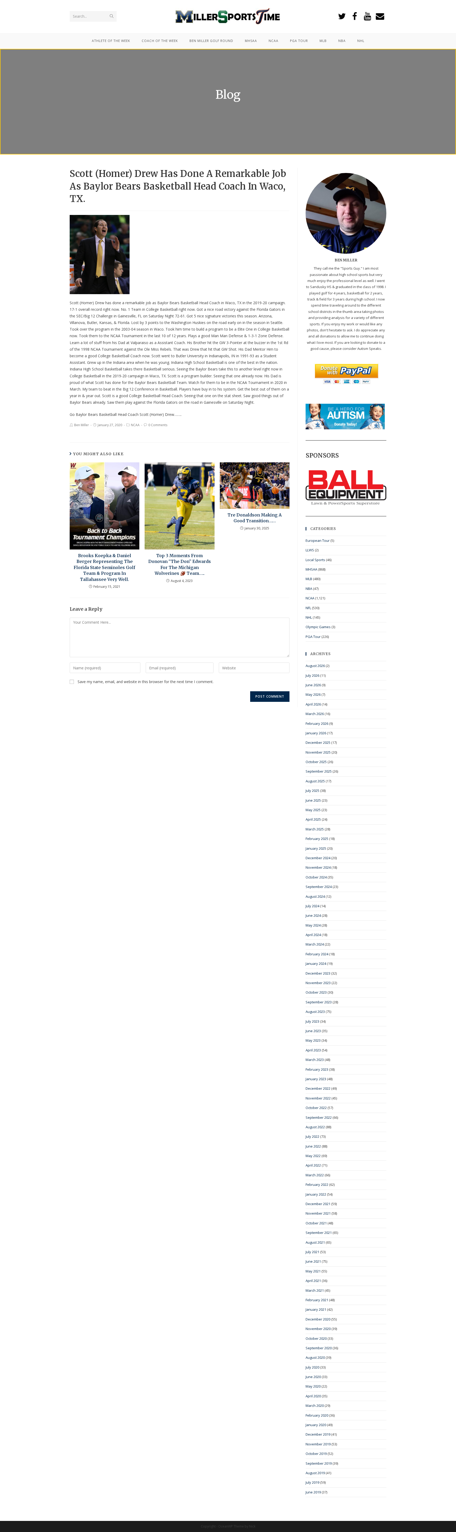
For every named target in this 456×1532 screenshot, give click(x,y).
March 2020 (315, 1405)
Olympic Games (318, 626)
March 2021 (315, 1290)
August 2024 (315, 896)
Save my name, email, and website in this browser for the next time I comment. (145, 681)
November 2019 (318, 1444)
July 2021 (312, 1251)
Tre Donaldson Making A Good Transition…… (254, 517)
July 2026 (312, 675)
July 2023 (312, 1021)
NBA (309, 588)
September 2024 (319, 886)
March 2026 (315, 713)
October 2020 (316, 1338)
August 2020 (315, 1357)
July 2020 (312, 1367)
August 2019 (315, 1472)
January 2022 (316, 1194)
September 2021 (319, 1232)
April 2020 (313, 1396)
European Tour (318, 540)
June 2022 (313, 1146)
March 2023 (315, 1059)
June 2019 (313, 1492)
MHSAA (311, 569)
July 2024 (312, 906)
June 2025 (313, 800)
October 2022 (316, 1107)
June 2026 (313, 685)
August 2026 (315, 665)
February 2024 (317, 954)
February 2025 (317, 838)
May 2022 (313, 1155)
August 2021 (315, 1242)
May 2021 (313, 1271)
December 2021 (318, 1203)
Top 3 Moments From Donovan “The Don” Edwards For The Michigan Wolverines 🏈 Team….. (179, 564)
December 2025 (318, 742)
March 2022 (315, 1175)
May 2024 (313, 925)
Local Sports (315, 559)
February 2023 (317, 1069)
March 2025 (315, 829)
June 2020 (313, 1376)
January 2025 (316, 848)
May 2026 (313, 694)
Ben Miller (81, 425)
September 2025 (319, 771)
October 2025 (316, 761)
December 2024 (318, 858)
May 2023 (313, 1040)
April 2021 (313, 1280)
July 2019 (312, 1482)
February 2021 (317, 1300)
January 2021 (316, 1309)
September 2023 (319, 1002)
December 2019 (318, 1434)
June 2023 (313, 1030)
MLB (309, 578)
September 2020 (319, 1348)
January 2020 (316, 1424)
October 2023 (316, 992)
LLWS (310, 550)
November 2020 (318, 1328)
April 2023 (313, 1050)
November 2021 (318, 1213)
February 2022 (317, 1184)
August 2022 (315, 1127)
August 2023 (315, 1011)
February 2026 (317, 723)
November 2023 (318, 982)
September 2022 (319, 1117)
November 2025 (318, 752)
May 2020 (313, 1386)
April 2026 (313, 704)
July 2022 (312, 1136)
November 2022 (318, 1098)
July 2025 (312, 790)
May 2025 (313, 809)
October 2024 (316, 877)
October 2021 (316, 1223)
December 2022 (318, 1088)
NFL (308, 607)
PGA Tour (313, 636)
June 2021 (313, 1261)
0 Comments (157, 425)
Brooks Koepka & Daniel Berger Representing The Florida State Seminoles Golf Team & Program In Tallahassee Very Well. (104, 567)
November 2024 (318, 867)
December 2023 (318, 973)
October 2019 (316, 1453)
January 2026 (316, 733)
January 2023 (316, 1079)
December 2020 (318, 1319)
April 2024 (313, 934)
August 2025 (315, 781)
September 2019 (319, 1463)
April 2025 (313, 819)
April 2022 (313, 1165)
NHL (309, 617)
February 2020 (317, 1415)
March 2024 (315, 944)
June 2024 (313, 915)
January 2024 (316, 963)
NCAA (135, 425)
